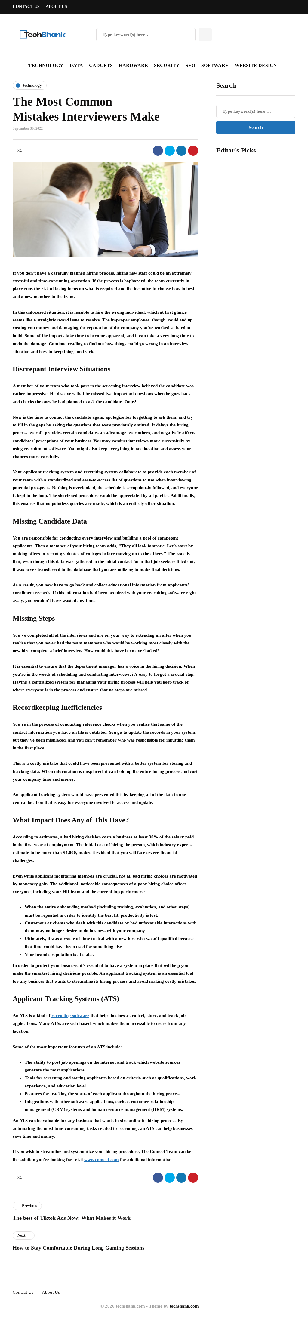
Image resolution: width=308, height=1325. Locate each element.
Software (215, 65)
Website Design (256, 65)
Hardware (133, 65)
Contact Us (26, 6)
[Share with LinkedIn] (181, 151)
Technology (45, 65)
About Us (56, 6)
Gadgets (101, 65)
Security (167, 65)
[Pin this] (193, 151)
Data (76, 65)
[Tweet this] (170, 151)
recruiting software (70, 1015)
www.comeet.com (101, 1159)
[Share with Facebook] (158, 151)
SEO (190, 65)
